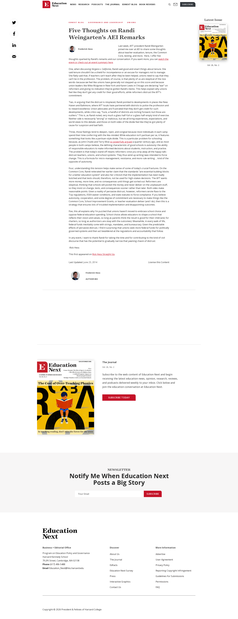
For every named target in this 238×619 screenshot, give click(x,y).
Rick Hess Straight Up (103, 254)
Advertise (160, 554)
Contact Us (115, 587)
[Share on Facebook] (14, 34)
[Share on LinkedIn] (14, 45)
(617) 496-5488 (57, 564)
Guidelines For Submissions (170, 576)
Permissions (162, 581)
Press (113, 576)
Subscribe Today (119, 397)
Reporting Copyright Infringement (173, 570)
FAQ (158, 587)
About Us (114, 554)
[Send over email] (14, 56)
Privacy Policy (162, 565)
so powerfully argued (121, 141)
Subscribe (153, 493)
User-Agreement (164, 559)
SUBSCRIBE (187, 4)
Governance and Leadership (105, 22)
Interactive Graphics (120, 581)
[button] (169, 4)
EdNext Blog (76, 22)
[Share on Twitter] (14, 22)
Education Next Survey (121, 570)
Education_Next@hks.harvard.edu (66, 568)
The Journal (116, 559)
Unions (131, 22)
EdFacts (113, 565)
